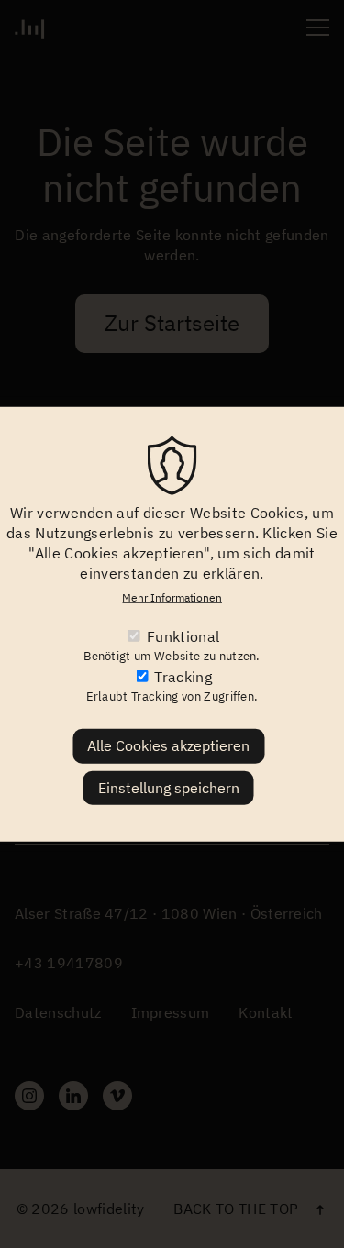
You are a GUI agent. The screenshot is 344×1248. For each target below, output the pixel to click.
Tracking (183, 677)
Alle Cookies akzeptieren (168, 745)
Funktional (183, 636)
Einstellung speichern (168, 787)
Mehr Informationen (172, 596)
